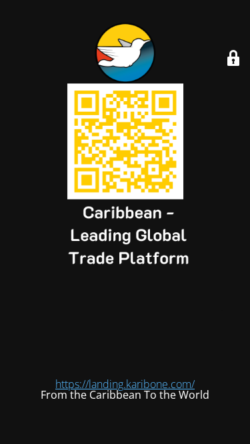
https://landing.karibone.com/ (125, 384)
